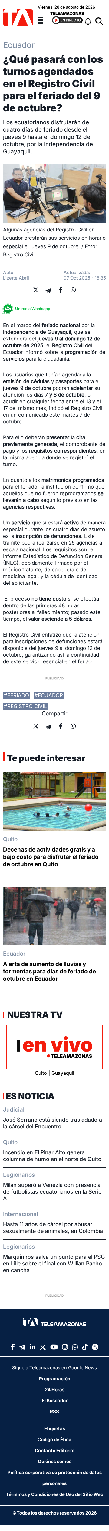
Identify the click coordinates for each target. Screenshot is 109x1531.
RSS (54, 1411)
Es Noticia (30, 1096)
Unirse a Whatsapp (32, 308)
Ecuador (14, 953)
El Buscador (55, 1400)
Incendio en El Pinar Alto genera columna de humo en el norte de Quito (52, 1155)
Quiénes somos (54, 1461)
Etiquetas (54, 1428)
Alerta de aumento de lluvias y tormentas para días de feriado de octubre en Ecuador (49, 971)
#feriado (16, 695)
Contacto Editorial (54, 1450)
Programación (54, 1378)
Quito (10, 839)
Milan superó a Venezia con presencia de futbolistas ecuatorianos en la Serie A (52, 1191)
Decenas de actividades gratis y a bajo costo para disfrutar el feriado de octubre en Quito (51, 857)
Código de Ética (54, 1439)
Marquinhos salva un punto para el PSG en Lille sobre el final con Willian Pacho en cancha (54, 1263)
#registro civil (25, 706)
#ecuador (49, 695)
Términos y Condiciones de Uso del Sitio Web (54, 1494)
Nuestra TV (34, 1015)
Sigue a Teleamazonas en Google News (54, 1367)
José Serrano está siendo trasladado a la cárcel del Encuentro (52, 1123)
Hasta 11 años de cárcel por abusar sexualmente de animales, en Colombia (53, 1227)
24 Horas (54, 1389)
